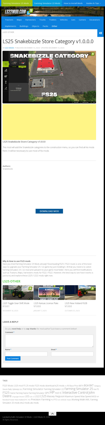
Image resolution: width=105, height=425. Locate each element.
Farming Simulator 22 (54, 389)
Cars (73, 19)
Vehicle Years (66, 400)
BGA (86, 385)
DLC (21, 389)
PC (26, 400)
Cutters (82, 19)
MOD (94, 396)
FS (98, 389)
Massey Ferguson (55, 396)
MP (98, 397)
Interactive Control (75, 392)
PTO (55, 399)
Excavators (95, 19)
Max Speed (86, 396)
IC (61, 392)
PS (52, 400)
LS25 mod (18, 385)
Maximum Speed (72, 396)
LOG (31, 397)
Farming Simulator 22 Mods (47, 3)
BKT (91, 385)
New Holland (20, 400)
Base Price (74, 385)
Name (8, 349)
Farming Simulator (33, 389)
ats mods (34, 402)
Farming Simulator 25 (78, 389)
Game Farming (16, 393)
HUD (57, 393)
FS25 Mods (8, 385)
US (59, 400)
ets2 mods (25, 402)
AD (66, 386)
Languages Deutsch (18, 397)
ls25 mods (59, 385)
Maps (19, 19)
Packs (45, 26)
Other (54, 26)
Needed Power (8, 399)
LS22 (37, 396)
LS (33, 397)
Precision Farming (40, 399)
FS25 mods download (44, 385)
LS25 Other (8, 32)
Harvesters (30, 19)
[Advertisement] (49, 122)
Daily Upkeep (13, 389)
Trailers (52, 19)
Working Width (78, 399)
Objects (35, 26)
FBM (94, 389)
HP (52, 392)
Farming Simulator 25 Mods (16, 3)
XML (88, 399)
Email (54, 349)
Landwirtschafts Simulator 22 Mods (17, 417)
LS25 (43, 396)
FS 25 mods (28, 385)
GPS (47, 392)
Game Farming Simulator (33, 393)
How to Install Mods (73, 3)
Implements (10, 26)
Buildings (24, 26)
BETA (81, 385)
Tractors (9, 19)
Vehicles (64, 19)
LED (27, 396)
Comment (9, 332)
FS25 (6, 392)
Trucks (42, 19)
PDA (29, 400)
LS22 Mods (9, 48)
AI (68, 385)
